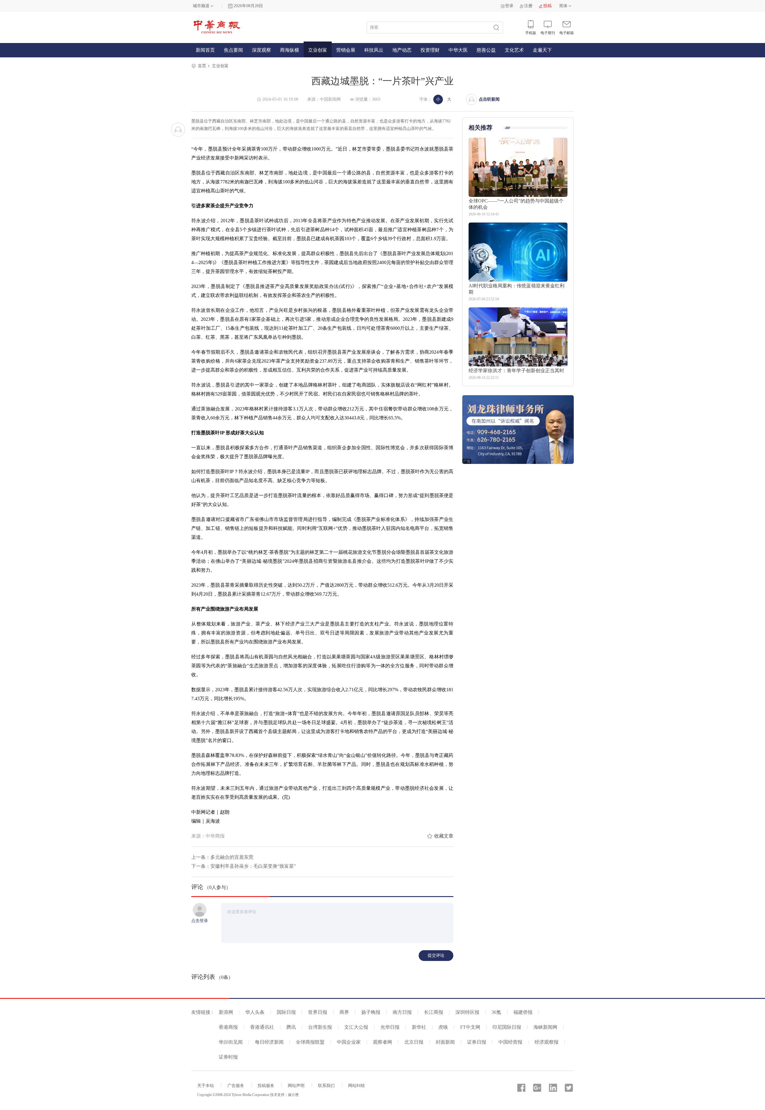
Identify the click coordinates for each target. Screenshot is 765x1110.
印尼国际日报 (506, 1027)
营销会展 (345, 50)
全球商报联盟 (310, 1042)
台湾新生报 (320, 1027)
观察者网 (382, 1042)
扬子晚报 (370, 1012)
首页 (202, 66)
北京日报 (413, 1042)
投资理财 (430, 50)
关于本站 (205, 1085)
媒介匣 (293, 1095)
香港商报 (228, 1027)
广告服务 (235, 1085)
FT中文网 (470, 1027)
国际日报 (286, 1012)
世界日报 (317, 1012)
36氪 (496, 1012)
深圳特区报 (467, 1012)
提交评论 (436, 955)
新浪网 (226, 1012)
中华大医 (458, 50)
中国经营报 (510, 1042)
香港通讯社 (262, 1027)
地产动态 (401, 50)
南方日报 (402, 1012)
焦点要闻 (233, 50)
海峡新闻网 (545, 1027)
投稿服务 (266, 1085)
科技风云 (373, 50)
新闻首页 (205, 50)
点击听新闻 (489, 99)
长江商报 (433, 1012)
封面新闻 (445, 1042)
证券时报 (228, 1057)
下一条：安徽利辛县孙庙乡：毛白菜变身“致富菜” (243, 866)
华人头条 (254, 1012)
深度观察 (261, 50)
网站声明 (296, 1085)
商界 (344, 1012)
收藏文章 (443, 835)
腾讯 (291, 1027)
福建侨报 (523, 1012)
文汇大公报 (356, 1027)
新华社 (419, 1027)
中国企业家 (349, 1042)
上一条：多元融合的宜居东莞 (222, 857)
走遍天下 (542, 50)
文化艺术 (514, 50)
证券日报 (476, 1042)
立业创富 (317, 50)
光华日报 (390, 1027)
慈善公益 (486, 50)
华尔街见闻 (231, 1042)
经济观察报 (547, 1042)
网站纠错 (356, 1085)
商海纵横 (289, 50)
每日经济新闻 (269, 1042)
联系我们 (326, 1085)
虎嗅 (443, 1027)
